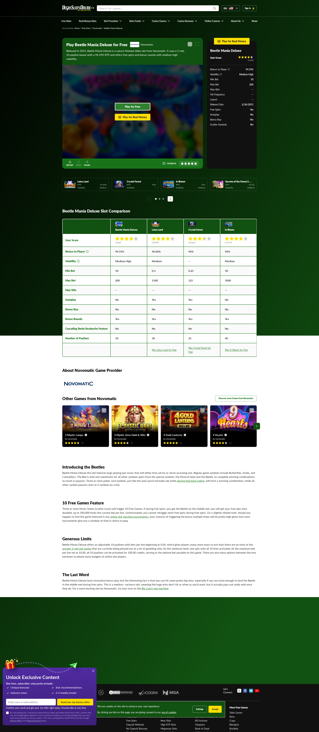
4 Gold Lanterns (172, 435)
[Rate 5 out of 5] (195, 163)
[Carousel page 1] (156, 199)
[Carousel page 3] (163, 199)
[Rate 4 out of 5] (192, 163)
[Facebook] (245, 690)
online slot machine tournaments (129, 517)
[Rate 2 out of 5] (185, 163)
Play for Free (132, 106)
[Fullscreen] (197, 44)
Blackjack (234, 724)
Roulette (233, 728)
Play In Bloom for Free (236, 350)
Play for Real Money (135, 117)
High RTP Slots (168, 724)
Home (77, 28)
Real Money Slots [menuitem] (87, 21)
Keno (232, 716)
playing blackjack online (190, 481)
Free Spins (131, 720)
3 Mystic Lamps (74, 435)
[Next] (170, 199)
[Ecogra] (148, 692)
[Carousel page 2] (159, 199)
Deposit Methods (135, 724)
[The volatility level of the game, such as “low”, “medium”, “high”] (220, 74)
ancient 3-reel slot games (76, 548)
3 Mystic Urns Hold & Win (129, 435)
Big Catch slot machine (155, 588)
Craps (232, 720)
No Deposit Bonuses (136, 728)
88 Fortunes (201, 720)
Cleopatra (200, 724)
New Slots (166, 720)
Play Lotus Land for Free (164, 350)
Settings (199, 709)
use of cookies (168, 712)
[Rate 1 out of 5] (182, 163)
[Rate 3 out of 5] (189, 163)
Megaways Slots (169, 728)
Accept (215, 709)
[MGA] (171, 692)
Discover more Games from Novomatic (236, 398)
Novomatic (97, 28)
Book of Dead (202, 728)
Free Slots (86, 28)
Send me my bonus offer (75, 702)
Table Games (235, 712)
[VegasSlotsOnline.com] (78, 8)
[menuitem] (113, 21)
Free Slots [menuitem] (66, 21)
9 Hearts (218, 435)
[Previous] (148, 199)
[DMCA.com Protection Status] (121, 692)
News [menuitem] (255, 21)
